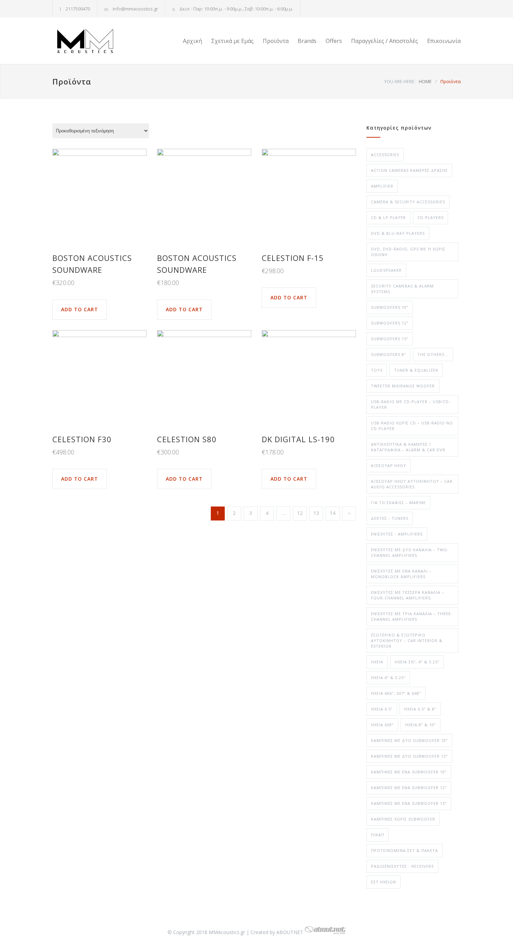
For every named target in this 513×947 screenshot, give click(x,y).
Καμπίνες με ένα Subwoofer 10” (409, 771)
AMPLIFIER (382, 186)
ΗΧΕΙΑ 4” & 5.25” (388, 677)
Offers (334, 41)
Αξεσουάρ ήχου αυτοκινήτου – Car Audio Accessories (412, 484)
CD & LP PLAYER (388, 217)
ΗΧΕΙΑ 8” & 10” (420, 724)
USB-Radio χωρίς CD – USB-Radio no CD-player (412, 425)
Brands (307, 41)
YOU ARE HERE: (399, 81)
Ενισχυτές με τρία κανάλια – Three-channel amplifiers (412, 616)
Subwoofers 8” (388, 354)
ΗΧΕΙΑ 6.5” (382, 709)
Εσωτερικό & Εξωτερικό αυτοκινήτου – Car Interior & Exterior (407, 640)
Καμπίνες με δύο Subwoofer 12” (409, 756)
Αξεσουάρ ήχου (388, 465)
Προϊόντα (276, 41)
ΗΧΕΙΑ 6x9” (382, 724)
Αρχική (192, 41)
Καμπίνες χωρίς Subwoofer (403, 819)
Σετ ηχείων (383, 881)
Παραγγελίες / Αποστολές (384, 41)
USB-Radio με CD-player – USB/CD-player (411, 404)
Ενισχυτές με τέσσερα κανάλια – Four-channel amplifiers (407, 595)
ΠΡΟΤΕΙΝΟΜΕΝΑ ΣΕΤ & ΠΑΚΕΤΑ (404, 850)
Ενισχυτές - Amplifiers (397, 534)
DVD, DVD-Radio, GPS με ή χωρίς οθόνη (408, 251)
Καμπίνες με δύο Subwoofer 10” (409, 740)
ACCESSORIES (385, 154)
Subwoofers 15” (389, 338)
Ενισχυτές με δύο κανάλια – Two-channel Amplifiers (410, 552)
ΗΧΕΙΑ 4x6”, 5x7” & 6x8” (396, 693)
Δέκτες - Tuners (389, 518)
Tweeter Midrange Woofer (403, 385)
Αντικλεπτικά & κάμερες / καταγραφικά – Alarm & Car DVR (408, 447)
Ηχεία (377, 661)
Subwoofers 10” (389, 307)
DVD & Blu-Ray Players (398, 233)
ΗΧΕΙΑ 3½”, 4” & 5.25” (417, 661)
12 (300, 513)
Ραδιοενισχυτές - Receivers (402, 866)
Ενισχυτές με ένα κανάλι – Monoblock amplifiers (401, 573)
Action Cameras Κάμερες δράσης (409, 170)
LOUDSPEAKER (386, 270)
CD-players (430, 217)
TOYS (376, 370)
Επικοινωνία (444, 41)
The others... (432, 354)
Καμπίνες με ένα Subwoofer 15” (409, 803)
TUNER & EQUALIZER (416, 370)
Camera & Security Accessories (408, 201)
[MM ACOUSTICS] (116, 41)
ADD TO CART (79, 309)
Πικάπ (377, 834)
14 (332, 513)
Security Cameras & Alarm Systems (402, 288)
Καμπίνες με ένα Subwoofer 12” (409, 787)
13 (316, 513)
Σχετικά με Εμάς (232, 41)
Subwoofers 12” (389, 323)
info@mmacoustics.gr (135, 9)
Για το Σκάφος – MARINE (398, 502)
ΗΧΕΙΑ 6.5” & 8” (420, 709)
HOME (425, 81)
